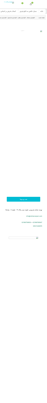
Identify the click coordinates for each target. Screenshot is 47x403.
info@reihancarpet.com (34, 216)
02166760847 (37, 222)
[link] (23, 111)
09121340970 (37, 226)
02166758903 (26, 222)
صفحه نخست (41, 17)
